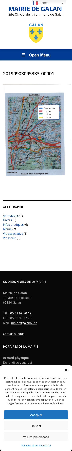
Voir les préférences (36, 437)
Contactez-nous (13, 334)
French (43, 3)
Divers (7, 220)
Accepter (36, 415)
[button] (66, 370)
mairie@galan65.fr (24, 323)
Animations (11, 215)
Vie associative (13, 234)
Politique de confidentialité (36, 445)
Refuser (36, 426)
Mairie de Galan (35, 8)
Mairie (7, 229)
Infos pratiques (13, 224)
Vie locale (9, 238)
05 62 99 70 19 (20, 313)
